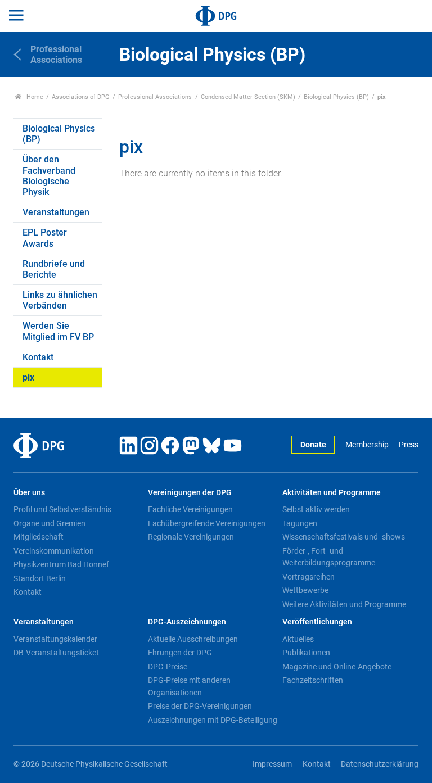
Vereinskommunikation (54, 550)
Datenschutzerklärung (379, 764)
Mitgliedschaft (39, 536)
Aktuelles (298, 639)
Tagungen (299, 523)
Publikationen (306, 652)
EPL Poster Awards (44, 237)
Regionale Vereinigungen (191, 536)
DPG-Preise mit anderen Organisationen (189, 686)
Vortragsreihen (308, 576)
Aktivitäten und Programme (331, 492)
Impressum (272, 764)
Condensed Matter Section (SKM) (248, 97)
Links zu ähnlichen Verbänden (59, 300)
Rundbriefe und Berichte (53, 269)
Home (34, 97)
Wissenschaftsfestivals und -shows (343, 536)
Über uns (29, 492)
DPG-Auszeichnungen (187, 622)
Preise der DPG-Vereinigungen (200, 705)
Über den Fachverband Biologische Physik (48, 175)
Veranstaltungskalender (55, 639)
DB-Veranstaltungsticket (56, 652)
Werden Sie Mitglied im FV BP (58, 331)
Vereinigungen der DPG (190, 492)
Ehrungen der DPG (180, 652)
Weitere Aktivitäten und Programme (344, 604)
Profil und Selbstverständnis (62, 509)
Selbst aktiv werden (316, 509)
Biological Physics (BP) (336, 97)
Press (408, 445)
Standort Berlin (40, 578)
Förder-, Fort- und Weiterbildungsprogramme (328, 557)
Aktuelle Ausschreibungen (193, 639)
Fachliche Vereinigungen (190, 509)
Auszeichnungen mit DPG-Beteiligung (212, 720)
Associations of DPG (81, 97)
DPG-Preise (167, 666)
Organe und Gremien (50, 523)
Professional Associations (155, 97)
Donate (313, 445)
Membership (366, 445)
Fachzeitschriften (312, 680)
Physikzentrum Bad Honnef (61, 564)
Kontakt (37, 357)
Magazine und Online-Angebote (337, 666)
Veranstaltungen (55, 212)
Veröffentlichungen (317, 622)
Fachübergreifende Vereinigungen (207, 523)
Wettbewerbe (305, 590)
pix (28, 377)
